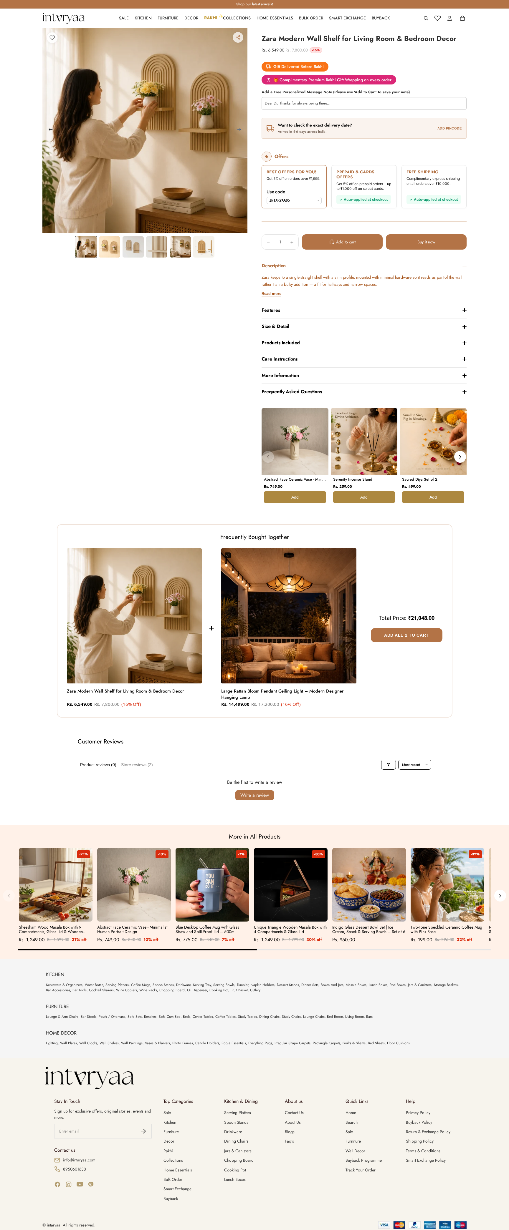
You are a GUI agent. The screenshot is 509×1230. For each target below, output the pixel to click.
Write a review (254, 795)
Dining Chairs (269, 1016)
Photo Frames (182, 1043)
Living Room (354, 1016)
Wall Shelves (109, 1043)
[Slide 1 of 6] (86, 247)
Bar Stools (88, 1016)
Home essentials (177, 1170)
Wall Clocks (88, 1043)
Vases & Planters (157, 1043)
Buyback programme (364, 1160)
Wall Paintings (132, 1043)
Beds (186, 1016)
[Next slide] (240, 130)
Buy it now (426, 242)
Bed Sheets (376, 1043)
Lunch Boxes (378, 984)
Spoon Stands (163, 984)
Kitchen (169, 1122)
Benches (150, 1016)
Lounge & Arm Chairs (62, 1016)
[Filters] (388, 765)
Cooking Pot (218, 990)
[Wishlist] (437, 18)
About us (293, 1122)
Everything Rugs (260, 1043)
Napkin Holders (263, 984)
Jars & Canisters (420, 984)
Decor (168, 1141)
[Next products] (460, 457)
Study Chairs (291, 1016)
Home (351, 1113)
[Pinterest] (91, 1184)
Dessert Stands (288, 984)
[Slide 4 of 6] (156, 247)
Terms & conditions (423, 1151)
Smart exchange (177, 1189)
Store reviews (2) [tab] (137, 764)
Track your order (361, 1170)
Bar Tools (79, 990)
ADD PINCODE (449, 128)
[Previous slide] (48, 130)
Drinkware (183, 984)
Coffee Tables (225, 1016)
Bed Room (335, 1016)
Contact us (294, 1113)
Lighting (52, 1043)
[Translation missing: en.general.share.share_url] (238, 37)
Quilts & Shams (354, 1043)
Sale (167, 1113)
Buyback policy (419, 1122)
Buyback (170, 1198)
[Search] (425, 18)
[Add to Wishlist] (52, 37)
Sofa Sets (135, 1016)
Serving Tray (202, 984)
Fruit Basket (239, 990)
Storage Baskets (446, 984)
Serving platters (237, 1113)
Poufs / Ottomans (112, 1016)
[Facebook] (57, 1184)
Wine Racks (148, 990)
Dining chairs (236, 1141)
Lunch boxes (235, 1179)
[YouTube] (80, 1184)
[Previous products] (268, 457)
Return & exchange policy (428, 1132)
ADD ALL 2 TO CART (406, 635)
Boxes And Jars (332, 984)
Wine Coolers (126, 990)
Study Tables (247, 1016)
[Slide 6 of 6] (203, 247)
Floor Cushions (398, 1043)
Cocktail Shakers (101, 990)
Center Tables (203, 1016)
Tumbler (242, 984)
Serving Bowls (223, 984)
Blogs (290, 1132)
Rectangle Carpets (326, 1043)
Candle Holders (207, 1043)
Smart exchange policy (426, 1160)
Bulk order (172, 1179)
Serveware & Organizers (64, 984)
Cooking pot (235, 1170)
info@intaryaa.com (79, 1160)
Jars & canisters (238, 1151)
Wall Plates (68, 1043)
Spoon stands (236, 1122)
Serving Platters (117, 984)
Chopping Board (172, 990)
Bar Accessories (58, 990)
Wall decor (355, 1151)
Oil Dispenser (197, 990)
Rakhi (168, 1151)
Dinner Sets (309, 984)
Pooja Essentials (234, 1043)
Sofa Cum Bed (170, 1016)
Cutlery (255, 990)
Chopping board (239, 1160)
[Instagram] (68, 1184)
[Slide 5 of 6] (180, 247)
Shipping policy (420, 1141)
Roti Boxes (398, 984)
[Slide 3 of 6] (133, 247)
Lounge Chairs (314, 1016)
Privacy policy (418, 1113)
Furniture (171, 1132)
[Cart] (462, 18)
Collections (173, 1160)
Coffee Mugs (140, 984)
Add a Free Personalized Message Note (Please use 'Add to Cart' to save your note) (336, 92)
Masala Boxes (356, 984)
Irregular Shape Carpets (292, 1043)
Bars (369, 1016)
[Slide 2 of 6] (109, 247)
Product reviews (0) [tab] (98, 764)
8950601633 (74, 1169)
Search (352, 1122)
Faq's (289, 1141)
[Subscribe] (143, 1131)
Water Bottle (94, 984)
